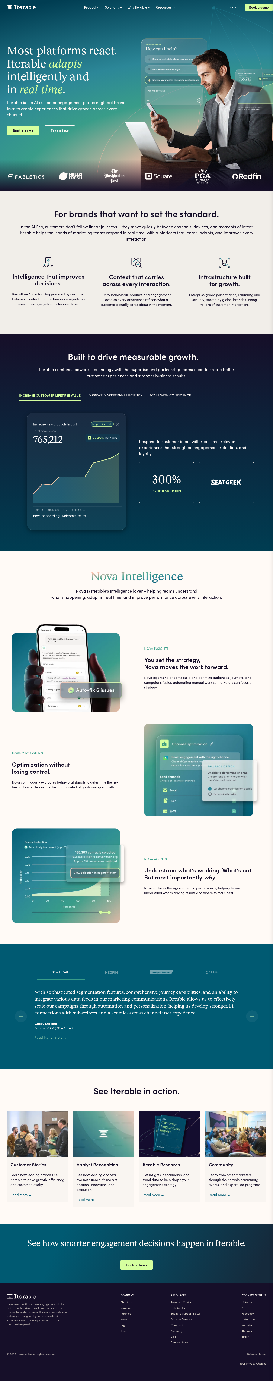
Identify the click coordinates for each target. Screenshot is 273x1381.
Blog (173, 1336)
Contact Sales (179, 1342)
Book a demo (259, 7)
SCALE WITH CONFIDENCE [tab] (170, 395)
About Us (126, 1302)
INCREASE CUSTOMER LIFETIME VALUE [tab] (50, 395)
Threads (247, 1331)
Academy (177, 1331)
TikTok (245, 1336)
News (124, 1319)
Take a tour (60, 130)
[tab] (61, 974)
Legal (124, 1325)
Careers (126, 1308)
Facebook (248, 1313)
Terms (262, 1354)
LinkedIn (247, 1302)
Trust (123, 1331)
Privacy (252, 1354)
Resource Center (181, 1302)
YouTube (247, 1325)
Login (233, 7)
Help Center (178, 1308)
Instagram (248, 1319)
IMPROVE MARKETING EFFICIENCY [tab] (114, 395)
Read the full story (51, 1037)
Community (178, 1325)
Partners (126, 1313)
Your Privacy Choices (253, 1363)
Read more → (21, 1194)
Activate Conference (183, 1319)
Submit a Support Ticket (185, 1313)
